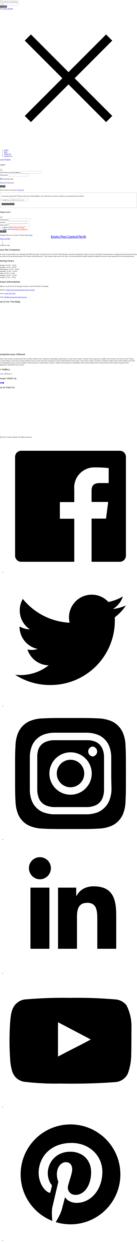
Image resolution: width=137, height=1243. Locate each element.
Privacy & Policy (18, 227)
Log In (2, 186)
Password (3, 175)
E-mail (4, 200)
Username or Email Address (10, 172)
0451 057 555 (10, 293)
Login (2, 160)
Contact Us (8, 156)
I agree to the (14, 227)
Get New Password (8, 204)
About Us (7, 154)
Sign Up (21, 190)
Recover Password (7, 183)
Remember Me (7, 179)
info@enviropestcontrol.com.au (15, 297)
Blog (5, 152)
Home (6, 150)
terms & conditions (20, 229)
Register (8, 160)
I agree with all (15, 229)
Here (30, 235)
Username (4, 220)
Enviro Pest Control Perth (68, 237)
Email (2, 222)
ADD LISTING (5, 239)
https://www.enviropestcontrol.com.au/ (20, 290)
